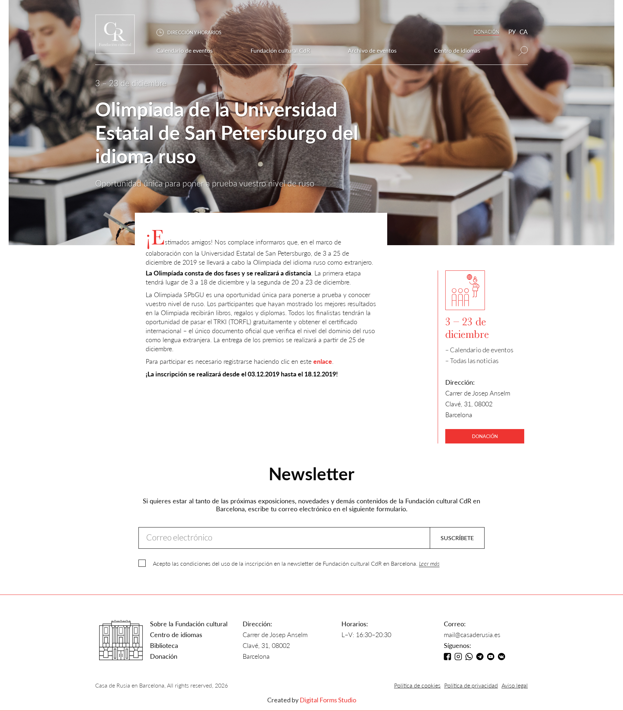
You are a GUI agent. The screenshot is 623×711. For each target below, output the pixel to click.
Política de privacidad (471, 685)
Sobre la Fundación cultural (188, 623)
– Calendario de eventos (479, 349)
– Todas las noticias (472, 360)
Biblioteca (164, 645)
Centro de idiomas (176, 634)
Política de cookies (417, 685)
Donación (163, 656)
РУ (512, 32)
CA (524, 32)
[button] (192, 32)
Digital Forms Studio (328, 700)
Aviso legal (515, 685)
